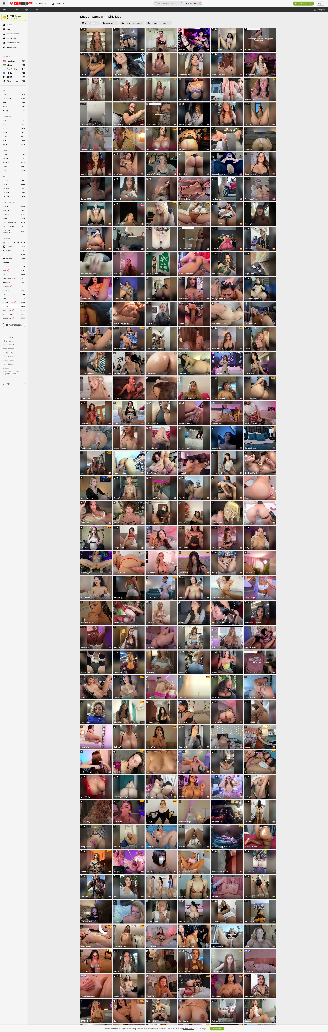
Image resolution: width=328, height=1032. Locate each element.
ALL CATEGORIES (15, 325)
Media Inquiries (8, 349)
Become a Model (9, 360)
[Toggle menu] (4, 3)
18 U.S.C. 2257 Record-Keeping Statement (11, 373)
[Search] (182, 3)
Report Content (8, 345)
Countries (110, 23)
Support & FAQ (8, 337)
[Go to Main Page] (21, 3)
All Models (6, 368)
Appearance (90, 23)
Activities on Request (159, 23)
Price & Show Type (132, 23)
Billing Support (8, 341)
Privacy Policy (8, 353)
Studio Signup (8, 364)
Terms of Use (8, 356)
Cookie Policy (189, 1029)
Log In (320, 3)
